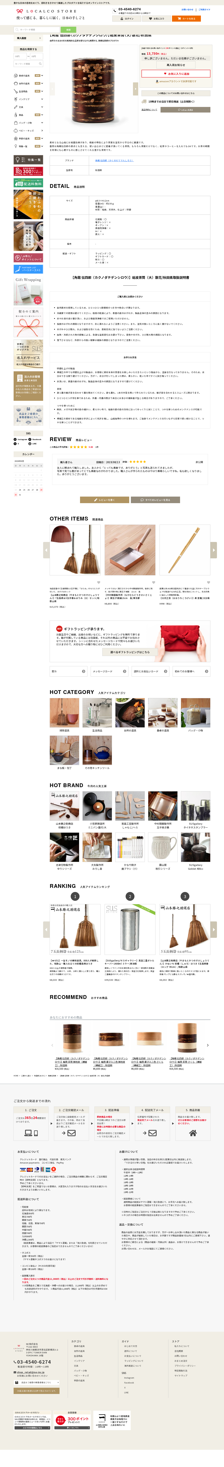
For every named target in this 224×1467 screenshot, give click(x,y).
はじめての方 (130, 1346)
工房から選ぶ (26, 1076)
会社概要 (178, 1351)
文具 (76, 1365)
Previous (52, 88)
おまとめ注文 (180, 1360)
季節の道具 (79, 1380)
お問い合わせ (187, 9)
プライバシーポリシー (185, 1365)
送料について (130, 1351)
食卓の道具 (79, 1346)
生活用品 (78, 1355)
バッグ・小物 (80, 1370)
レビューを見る (187, 109)
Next (135, 88)
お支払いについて (132, 1355)
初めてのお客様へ (184, 671)
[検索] (40, 63)
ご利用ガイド (204, 9)
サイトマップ (180, 1375)
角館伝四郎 (52, 1076)
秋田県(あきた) (39, 1076)
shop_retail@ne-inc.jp (30, 1372)
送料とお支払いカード (146, 671)
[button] (46, 550)
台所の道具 (79, 1351)
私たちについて (181, 1346)
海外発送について (132, 1365)
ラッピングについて (133, 1360)
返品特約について (149, 109)
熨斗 (54, 671)
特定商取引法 (180, 1370)
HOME (16, 1076)
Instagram (22, 439)
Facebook (36, 439)
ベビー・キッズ (81, 1375)
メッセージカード (102, 671)
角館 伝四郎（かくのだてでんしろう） (114, 160)
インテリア (79, 1360)
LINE (34, 443)
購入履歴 (21, 38)
